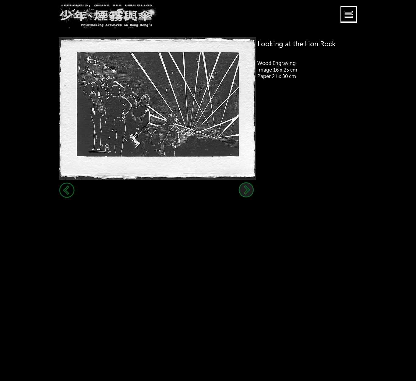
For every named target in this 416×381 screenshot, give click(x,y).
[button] (348, 14)
